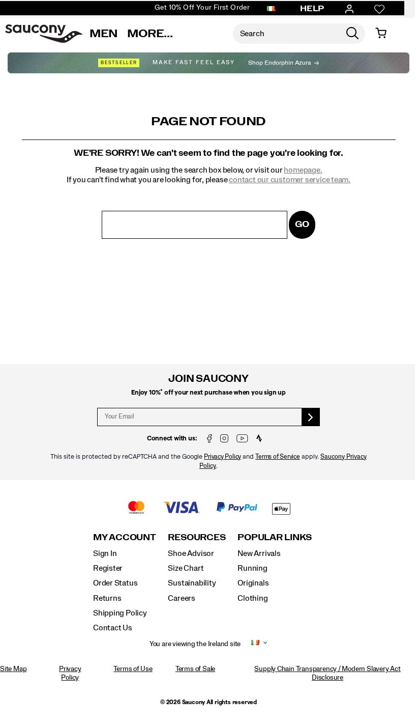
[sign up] (311, 417)
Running (252, 568)
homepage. (303, 170)
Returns (107, 598)
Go (302, 224)
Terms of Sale (195, 669)
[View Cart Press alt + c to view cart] (380, 33)
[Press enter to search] (352, 33)
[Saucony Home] (43, 33)
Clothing (252, 598)
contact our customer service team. (289, 180)
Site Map (13, 669)
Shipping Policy (120, 613)
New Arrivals (258, 553)
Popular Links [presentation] (274, 537)
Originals (253, 583)
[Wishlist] (379, 9)
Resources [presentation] (196, 537)
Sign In (105, 553)
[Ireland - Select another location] (271, 9)
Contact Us (112, 628)
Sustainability (192, 583)
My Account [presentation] (124, 537)
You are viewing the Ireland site (195, 644)
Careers (181, 598)
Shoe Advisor (191, 553)
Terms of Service (277, 457)
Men (104, 33)
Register (108, 568)
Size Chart (185, 568)
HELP (312, 9)
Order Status (115, 583)
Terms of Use (132, 669)
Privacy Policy (222, 457)
